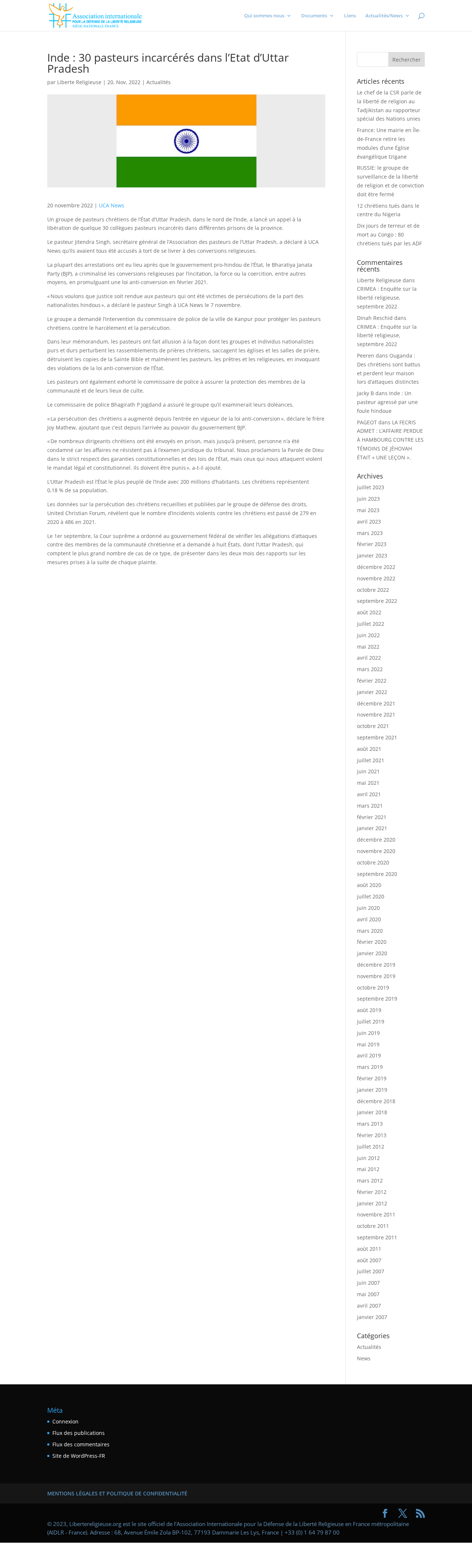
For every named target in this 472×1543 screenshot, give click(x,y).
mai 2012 (368, 1169)
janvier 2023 (372, 555)
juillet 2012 (370, 1146)
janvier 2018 (372, 1112)
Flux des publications (78, 1432)
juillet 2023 (370, 487)
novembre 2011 (376, 1214)
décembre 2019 (376, 964)
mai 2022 (368, 646)
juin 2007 (368, 1282)
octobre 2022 (373, 589)
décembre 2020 (376, 839)
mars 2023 (370, 532)
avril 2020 (369, 919)
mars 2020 (370, 930)
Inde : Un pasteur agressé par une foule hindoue (387, 402)
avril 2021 (369, 794)
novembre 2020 (376, 851)
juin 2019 (368, 1032)
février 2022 (371, 680)
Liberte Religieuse (79, 82)
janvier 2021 (372, 828)
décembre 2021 (376, 703)
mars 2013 (370, 1123)
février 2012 (371, 1191)
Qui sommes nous (264, 16)
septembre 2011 (377, 1237)
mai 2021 (368, 782)
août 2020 (369, 884)
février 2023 (371, 544)
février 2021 (371, 817)
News (364, 1358)
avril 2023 (369, 521)
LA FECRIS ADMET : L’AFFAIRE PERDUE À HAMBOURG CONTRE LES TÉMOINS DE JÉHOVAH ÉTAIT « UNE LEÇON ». (390, 440)
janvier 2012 (372, 1203)
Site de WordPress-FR (78, 1455)
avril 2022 (369, 657)
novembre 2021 (376, 714)
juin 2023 (368, 498)
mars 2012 (370, 1180)
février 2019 (371, 1078)
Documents (314, 16)
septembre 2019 (377, 998)
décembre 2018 (376, 1101)
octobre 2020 (373, 862)
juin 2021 (368, 771)
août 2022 (369, 612)
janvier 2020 (372, 953)
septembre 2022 (377, 600)
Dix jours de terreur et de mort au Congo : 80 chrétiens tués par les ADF (389, 234)
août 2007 (369, 1260)
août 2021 (369, 748)
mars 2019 (370, 1066)
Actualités (158, 82)
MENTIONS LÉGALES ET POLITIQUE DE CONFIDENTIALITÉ (117, 1493)
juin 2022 (368, 635)
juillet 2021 (370, 760)
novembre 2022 (376, 578)
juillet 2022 (370, 623)
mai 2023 (368, 510)
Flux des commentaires (81, 1444)
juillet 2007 (370, 1271)
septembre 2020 (377, 873)
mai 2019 (368, 1044)
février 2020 (371, 941)
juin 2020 (368, 907)
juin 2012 (368, 1157)
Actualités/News (384, 16)
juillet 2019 (370, 1021)
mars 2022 (370, 669)
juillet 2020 (370, 896)
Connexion (65, 1421)
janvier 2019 (372, 1089)
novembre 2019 (376, 976)
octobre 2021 (373, 725)
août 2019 (369, 1010)
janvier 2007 (372, 1317)
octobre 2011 (373, 1225)
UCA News (111, 205)
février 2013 (371, 1135)
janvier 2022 (372, 691)
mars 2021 (370, 805)
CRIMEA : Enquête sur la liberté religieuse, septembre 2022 (387, 297)
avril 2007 (369, 1305)
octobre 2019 (373, 987)
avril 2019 (369, 1055)
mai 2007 (368, 1294)
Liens (350, 16)
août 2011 (369, 1248)
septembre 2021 (377, 737)
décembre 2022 (376, 566)
